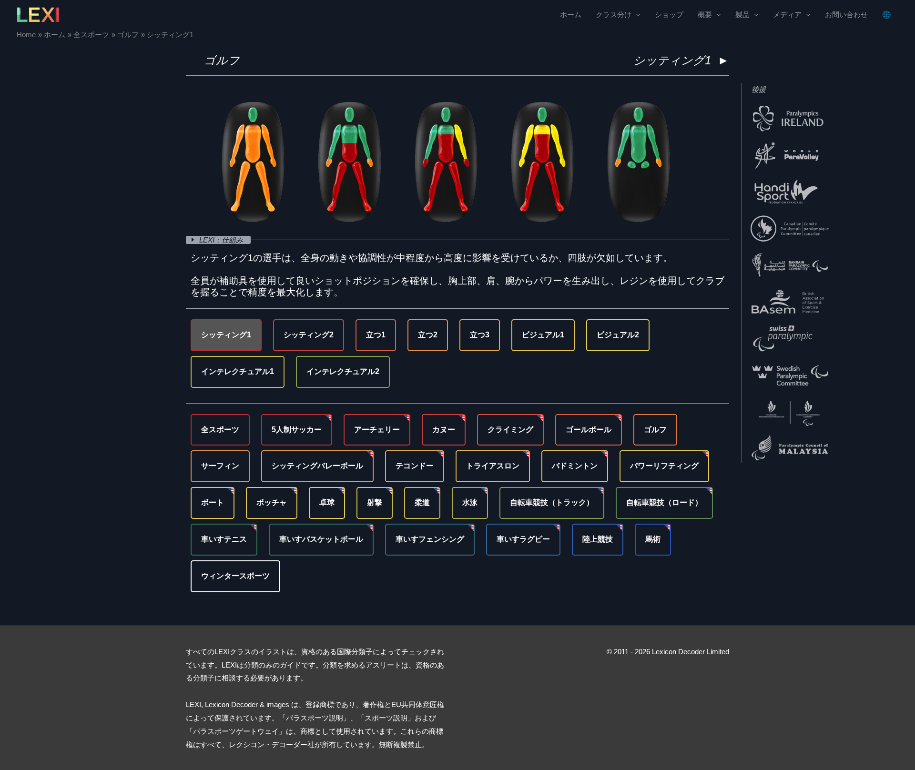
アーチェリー (377, 430)
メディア (787, 14)
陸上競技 (597, 539)
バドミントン (575, 466)
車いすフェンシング (430, 539)
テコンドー (415, 466)
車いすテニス (224, 539)
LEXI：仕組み (222, 240)
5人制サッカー (297, 430)
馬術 (653, 539)
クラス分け (613, 14)
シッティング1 (226, 335)
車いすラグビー (523, 539)
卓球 (327, 502)
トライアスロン (492, 466)
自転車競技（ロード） (664, 502)
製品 (742, 14)
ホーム (570, 14)
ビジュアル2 (618, 335)
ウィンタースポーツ (235, 576)
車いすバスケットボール (321, 539)
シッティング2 (309, 335)
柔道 (422, 502)
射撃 (374, 502)
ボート (212, 502)
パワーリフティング (664, 466)
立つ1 (376, 335)
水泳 (470, 502)
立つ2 (427, 335)
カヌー (443, 430)
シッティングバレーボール (317, 466)
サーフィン (220, 466)
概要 (705, 14)
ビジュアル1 (543, 335)
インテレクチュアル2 (342, 371)
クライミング (510, 430)
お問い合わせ (846, 14)
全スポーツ (220, 430)
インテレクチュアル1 (237, 371)
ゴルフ (222, 60)
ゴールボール (588, 430)
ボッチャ (271, 502)
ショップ (669, 14)
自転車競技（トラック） (552, 502)
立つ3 (479, 335)
